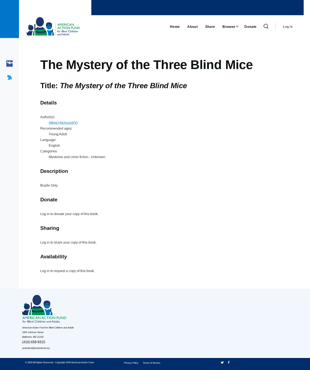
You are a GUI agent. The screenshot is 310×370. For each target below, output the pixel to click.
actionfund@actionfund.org (36, 348)
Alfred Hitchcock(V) (63, 123)
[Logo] (53, 310)
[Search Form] (266, 26)
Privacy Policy (131, 363)
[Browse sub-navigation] (239, 26)
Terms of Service (151, 363)
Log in (288, 26)
